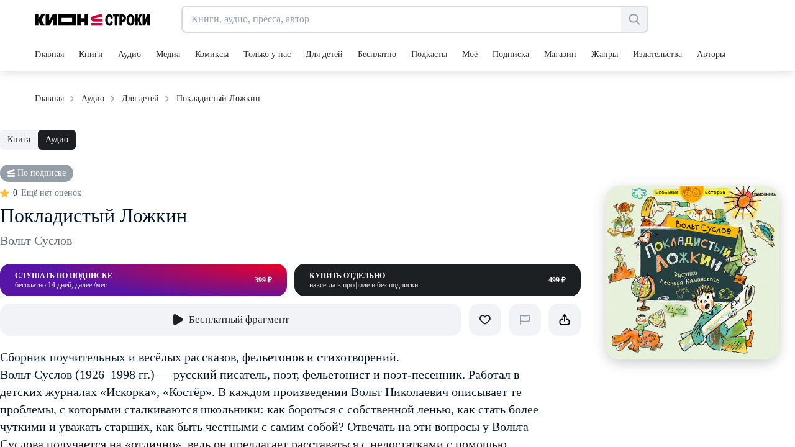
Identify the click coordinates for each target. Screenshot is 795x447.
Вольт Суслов (36, 240)
